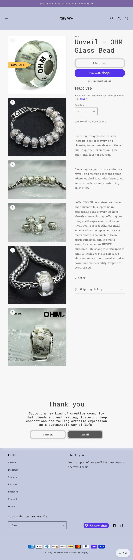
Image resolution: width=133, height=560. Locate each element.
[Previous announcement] (6, 3)
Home (11, 506)
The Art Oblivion (61, 552)
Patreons (13, 491)
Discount (13, 469)
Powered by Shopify (78, 552)
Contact (12, 499)
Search (12, 462)
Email (85, 434)
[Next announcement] (126, 3)
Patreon (48, 434)
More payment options (99, 81)
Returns (12, 484)
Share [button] (81, 277)
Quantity (79, 104)
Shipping (13, 477)
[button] (6, 18)
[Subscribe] (62, 525)
